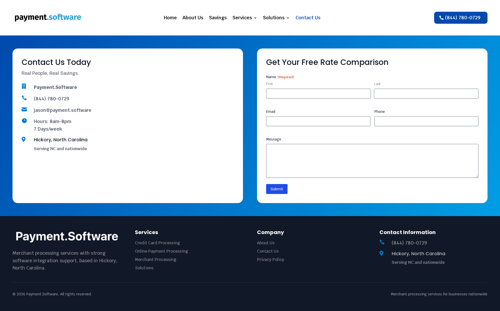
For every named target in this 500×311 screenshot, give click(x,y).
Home (170, 18)
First (269, 84)
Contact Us (308, 18)
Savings (218, 18)
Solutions (274, 18)
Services (242, 18)
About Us (193, 18)
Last (377, 84)
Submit (277, 189)
